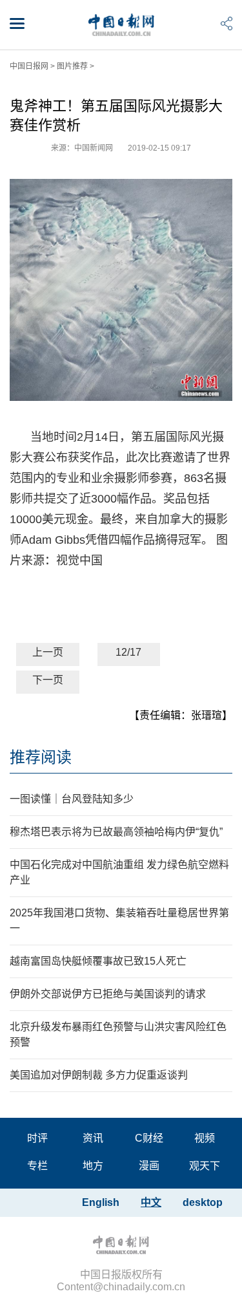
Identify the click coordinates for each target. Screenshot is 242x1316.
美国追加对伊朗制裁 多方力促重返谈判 (99, 1075)
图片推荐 (72, 66)
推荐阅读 (41, 757)
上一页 (47, 652)
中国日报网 (29, 66)
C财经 (149, 1138)
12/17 (128, 652)
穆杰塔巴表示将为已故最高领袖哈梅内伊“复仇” (116, 831)
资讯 (93, 1138)
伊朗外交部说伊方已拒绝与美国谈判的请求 (108, 993)
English (100, 1202)
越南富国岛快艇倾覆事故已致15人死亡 (98, 961)
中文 (151, 1202)
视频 (204, 1138)
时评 (37, 1138)
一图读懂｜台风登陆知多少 (72, 798)
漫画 (149, 1165)
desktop (203, 1202)
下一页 (47, 679)
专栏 (37, 1165)
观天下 (204, 1165)
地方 (93, 1165)
